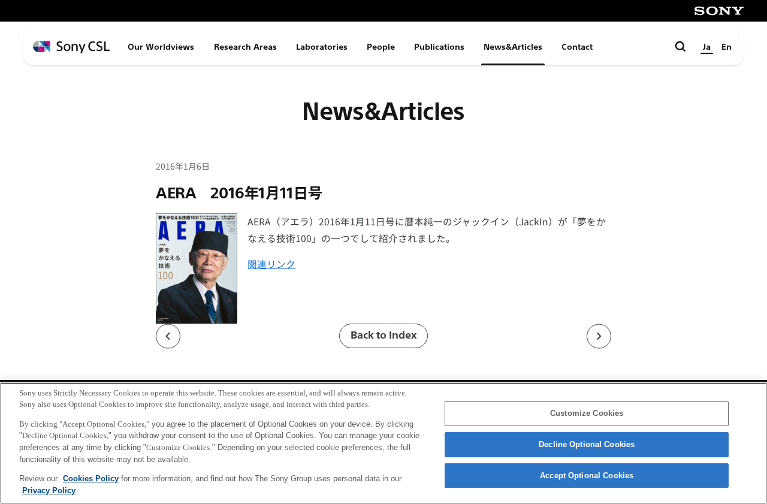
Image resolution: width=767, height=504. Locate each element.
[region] (383, 443)
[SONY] (719, 11)
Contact (577, 47)
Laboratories (322, 47)
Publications (439, 47)
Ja (707, 47)
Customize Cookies (586, 413)
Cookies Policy (91, 478)
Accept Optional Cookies (586, 475)
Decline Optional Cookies (587, 444)
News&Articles (513, 47)
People (381, 47)
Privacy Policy (49, 489)
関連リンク (271, 264)
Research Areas (245, 47)
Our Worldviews (161, 47)
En (726, 47)
